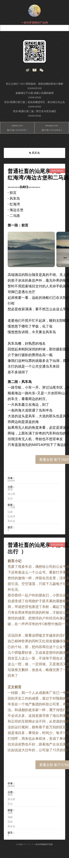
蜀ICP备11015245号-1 (17, 130)
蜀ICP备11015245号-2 (51, 130)
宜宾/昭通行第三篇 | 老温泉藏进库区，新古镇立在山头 (34, 102)
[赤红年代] (34, 11)
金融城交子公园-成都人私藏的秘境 (35, 93)
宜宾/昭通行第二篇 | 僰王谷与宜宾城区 (34, 111)
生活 (10, 498)
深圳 (10, 822)
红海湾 (11, 516)
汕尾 (10, 512)
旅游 (10, 489)
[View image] (34, 51)
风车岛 (11, 521)
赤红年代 (27, 844)
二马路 (11, 507)
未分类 (11, 494)
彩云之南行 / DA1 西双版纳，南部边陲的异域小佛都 (34, 83)
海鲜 (10, 817)
